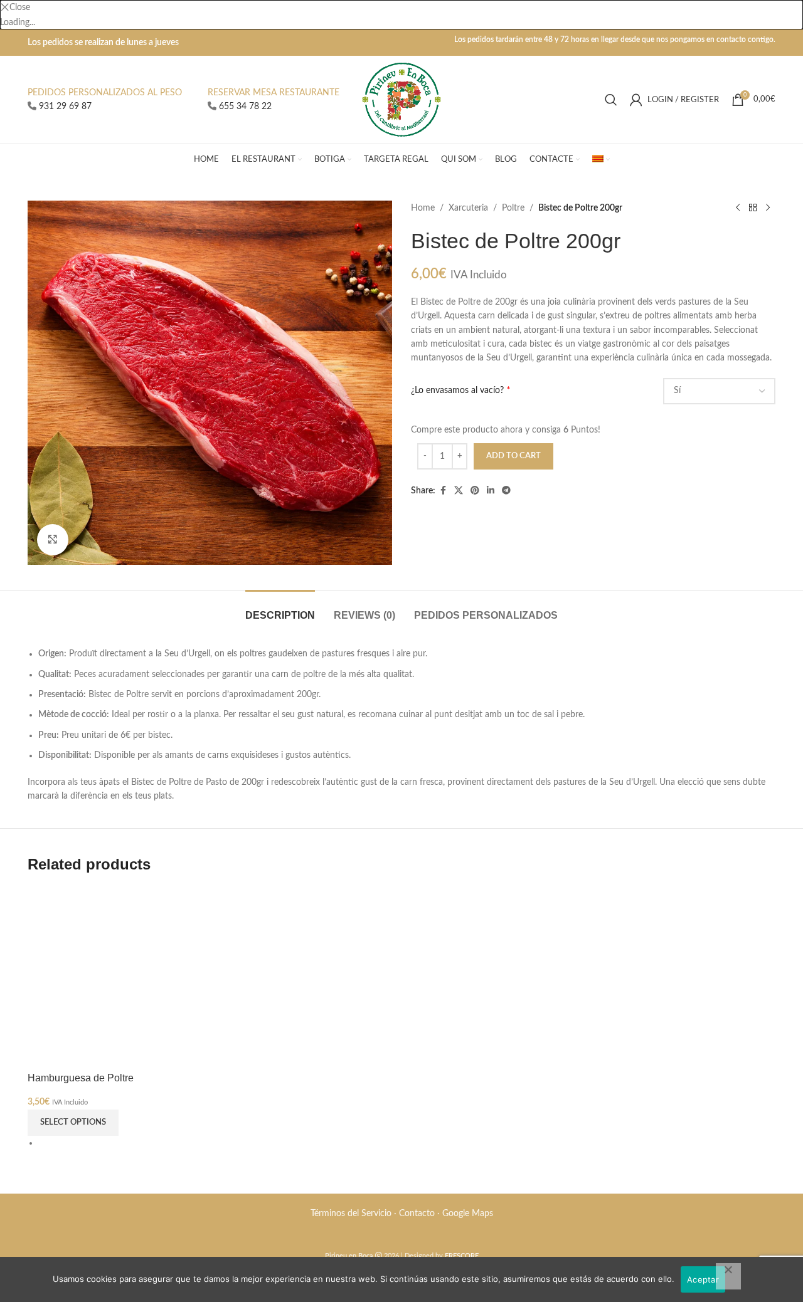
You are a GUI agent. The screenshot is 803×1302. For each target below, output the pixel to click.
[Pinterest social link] (475, 491)
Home (423, 208)
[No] (728, 1276)
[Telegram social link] (506, 491)
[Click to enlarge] (52, 539)
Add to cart (513, 456)
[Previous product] (737, 208)
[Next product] (767, 208)
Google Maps (467, 1213)
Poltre (513, 208)
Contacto (417, 1213)
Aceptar (703, 1279)
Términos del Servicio (351, 1213)
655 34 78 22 (245, 106)
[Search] (611, 99)
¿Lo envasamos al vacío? (457, 390)
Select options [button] (73, 1122)
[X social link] (458, 491)
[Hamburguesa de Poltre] (114, 973)
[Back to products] (752, 208)
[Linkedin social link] (490, 491)
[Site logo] (401, 99)
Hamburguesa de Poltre (81, 1077)
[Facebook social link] (442, 491)
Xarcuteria (468, 208)
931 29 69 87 (65, 106)
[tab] (280, 609)
